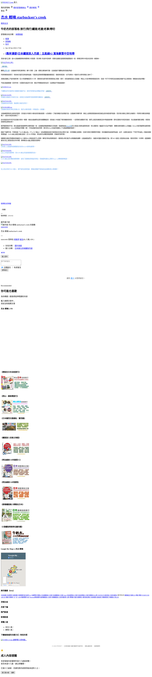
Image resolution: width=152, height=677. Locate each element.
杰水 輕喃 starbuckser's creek (23, 17)
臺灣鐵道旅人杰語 (45, 597)
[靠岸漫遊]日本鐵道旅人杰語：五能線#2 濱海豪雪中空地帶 (40, 53)
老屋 (75, 597)
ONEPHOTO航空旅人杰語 (105, 595)
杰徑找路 (3, 595)
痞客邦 (16, 239)
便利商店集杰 (87, 597)
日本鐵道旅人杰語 (47, 595)
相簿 (7, 39)
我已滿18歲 (5, 672)
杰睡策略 (20, 595)
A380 (19, 597)
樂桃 (140, 595)
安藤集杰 (79, 597)
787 (17, 597)
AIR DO (3, 597)
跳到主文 (4, 23)
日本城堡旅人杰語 (72, 595)
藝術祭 (64, 597)
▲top (3, 252)
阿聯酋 (11, 597)
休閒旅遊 (19, 34)
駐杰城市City (27, 595)
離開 (12, 672)
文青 (68, 597)
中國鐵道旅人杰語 (56, 597)
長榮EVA (132, 595)
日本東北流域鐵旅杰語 (23, 248)
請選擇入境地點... (20, 640)
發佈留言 (5, 270)
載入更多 (5, 256)
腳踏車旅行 (105, 597)
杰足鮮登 (9, 595)
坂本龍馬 (93, 597)
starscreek (4, 227)
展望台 (115, 595)
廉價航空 (127, 595)
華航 (137, 595)
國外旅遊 (18, 246)
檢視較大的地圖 (6, 203)
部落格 (8, 41)
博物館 (72, 597)
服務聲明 (97, 646)
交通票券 (34, 595)
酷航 (7, 597)
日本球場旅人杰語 (83, 595)
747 (14, 597)
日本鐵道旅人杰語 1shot (59, 595)
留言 (21, 239)
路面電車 (24, 597)
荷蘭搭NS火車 (93, 595)
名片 (7, 44)
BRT (28, 597)
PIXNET (59, 646)
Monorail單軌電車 (35, 597)
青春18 (39, 595)
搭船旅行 (99, 597)
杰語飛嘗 (15, 595)
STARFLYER (145, 595)
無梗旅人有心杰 (114, 597)
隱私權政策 (88, 646)
